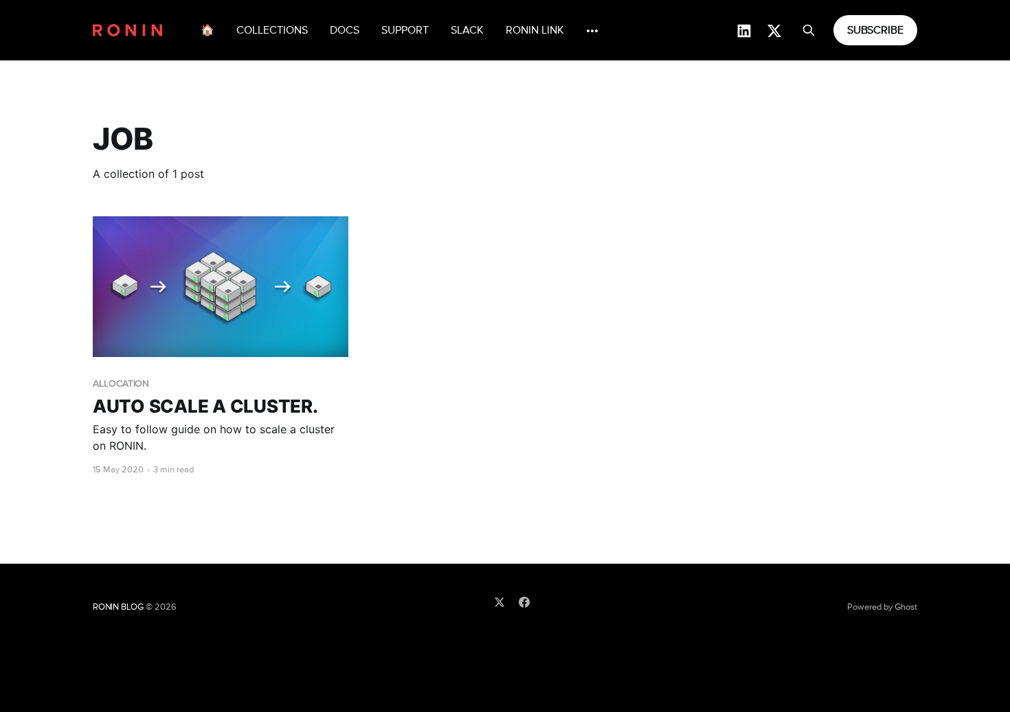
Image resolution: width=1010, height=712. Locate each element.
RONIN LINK (535, 30)
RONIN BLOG (118, 607)
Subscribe (875, 30)
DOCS (344, 30)
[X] (499, 602)
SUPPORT (405, 30)
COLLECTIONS (272, 30)
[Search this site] (809, 30)
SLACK (467, 30)
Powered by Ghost (882, 607)
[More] (592, 31)
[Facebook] (524, 602)
